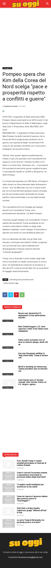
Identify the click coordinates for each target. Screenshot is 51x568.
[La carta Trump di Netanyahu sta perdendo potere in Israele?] (8, 523)
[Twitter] (10, 294)
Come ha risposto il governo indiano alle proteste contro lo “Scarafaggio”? (32, 498)
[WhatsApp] (22, 294)
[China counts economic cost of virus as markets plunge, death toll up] (9, 343)
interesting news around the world (21, 279)
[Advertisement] (25, 37)
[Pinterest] (16, 294)
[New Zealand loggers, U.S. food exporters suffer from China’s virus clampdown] (9, 330)
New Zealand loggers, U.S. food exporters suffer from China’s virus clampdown (33, 328)
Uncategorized (7, 68)
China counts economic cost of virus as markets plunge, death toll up (33, 342)
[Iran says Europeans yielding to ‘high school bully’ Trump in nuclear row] (9, 357)
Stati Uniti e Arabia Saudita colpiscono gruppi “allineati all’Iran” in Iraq (32, 510)
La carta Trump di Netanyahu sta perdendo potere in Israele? (30, 521)
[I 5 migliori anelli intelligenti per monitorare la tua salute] (8, 487)
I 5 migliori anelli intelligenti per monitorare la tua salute (30, 485)
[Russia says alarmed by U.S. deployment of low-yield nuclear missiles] (9, 317)
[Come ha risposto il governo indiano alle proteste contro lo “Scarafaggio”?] (8, 499)
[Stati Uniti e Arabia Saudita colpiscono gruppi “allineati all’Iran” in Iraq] (8, 511)
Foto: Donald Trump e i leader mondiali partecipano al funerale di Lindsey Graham (31, 463)
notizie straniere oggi (10, 283)
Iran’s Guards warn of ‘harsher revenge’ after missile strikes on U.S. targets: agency (32, 382)
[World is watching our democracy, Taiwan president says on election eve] (9, 370)
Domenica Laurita (11, 106)
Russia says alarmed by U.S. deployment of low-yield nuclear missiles (32, 315)
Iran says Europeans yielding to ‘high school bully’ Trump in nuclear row (33, 355)
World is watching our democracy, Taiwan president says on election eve (32, 369)
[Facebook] (4, 294)
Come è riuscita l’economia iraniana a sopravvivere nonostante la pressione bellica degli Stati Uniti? (32, 475)
